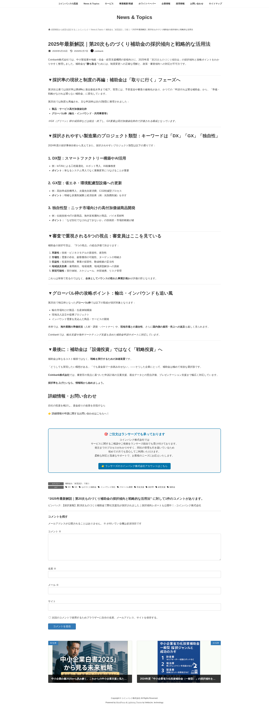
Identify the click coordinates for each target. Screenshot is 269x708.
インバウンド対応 (107, 487)
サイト (52, 601)
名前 (52, 568)
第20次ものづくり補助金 (165, 59)
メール (53, 585)
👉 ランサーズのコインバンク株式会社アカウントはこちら (134, 466)
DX (69, 487)
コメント (54, 531)
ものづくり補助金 (88, 487)
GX (76, 487)
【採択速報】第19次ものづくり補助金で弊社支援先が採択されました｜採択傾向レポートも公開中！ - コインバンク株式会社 (131, 505)
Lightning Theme (135, 702)
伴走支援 (140, 487)
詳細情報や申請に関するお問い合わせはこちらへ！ (80, 413)
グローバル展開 (125, 487)
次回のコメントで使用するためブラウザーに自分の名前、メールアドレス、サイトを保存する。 (105, 617)
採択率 (151, 487)
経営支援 (161, 487)
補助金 (172, 487)
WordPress (120, 702)
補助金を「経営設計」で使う (77, 483)
